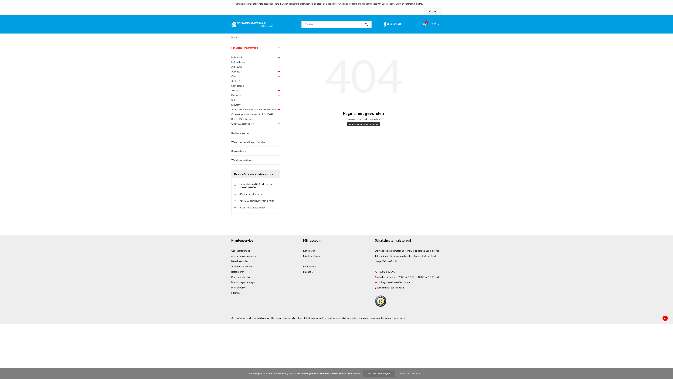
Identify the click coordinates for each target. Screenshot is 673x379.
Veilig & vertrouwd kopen (252, 207)
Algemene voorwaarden (243, 256)
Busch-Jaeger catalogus (243, 282)
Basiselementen (240, 133)
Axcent (235, 90)
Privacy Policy (238, 287)
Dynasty (235, 104)
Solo (233, 99)
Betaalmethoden (239, 261)
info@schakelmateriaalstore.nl (394, 282)
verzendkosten (331, 318)
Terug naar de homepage (363, 124)
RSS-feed (277, 318)
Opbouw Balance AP (242, 123)
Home (234, 37)
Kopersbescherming (241, 277)
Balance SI (237, 57)
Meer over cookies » (410, 373)
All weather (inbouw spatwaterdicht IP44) (254, 109)
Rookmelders (238, 151)
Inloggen (433, 11)
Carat (234, 76)
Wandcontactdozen (242, 160)
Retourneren (237, 271)
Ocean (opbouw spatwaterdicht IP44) (252, 114)
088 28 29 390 (387, 271)
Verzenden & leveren (241, 266)
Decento (236, 95)
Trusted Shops (398, 318)
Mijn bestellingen (311, 256)
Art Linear (236, 66)
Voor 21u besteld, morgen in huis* (256, 200)
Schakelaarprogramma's (244, 47)
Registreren (309, 250)
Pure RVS (236, 71)
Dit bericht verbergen (379, 373)
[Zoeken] (366, 24)
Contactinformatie (240, 250)
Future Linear (238, 62)
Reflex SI (236, 80)
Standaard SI (238, 85)
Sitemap (235, 292)
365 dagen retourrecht (251, 194)
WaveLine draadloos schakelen (248, 142)
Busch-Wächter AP (241, 118)
